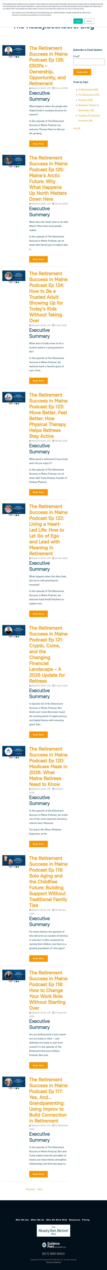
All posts (30, 1189)
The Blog (53, 1230)
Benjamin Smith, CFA (40, 88)
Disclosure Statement (53, 1262)
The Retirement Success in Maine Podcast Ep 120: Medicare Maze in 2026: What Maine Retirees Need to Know (48, 766)
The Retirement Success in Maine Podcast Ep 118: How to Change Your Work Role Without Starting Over (48, 990)
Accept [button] (78, 21)
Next (40, 1189)
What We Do (37, 1220)
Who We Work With (56, 1220)
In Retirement (88, 89)
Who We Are (22, 1220)
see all (76, 128)
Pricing (86, 1220)
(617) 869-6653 (53, 1253)
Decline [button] (89, 21)
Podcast (86, 100)
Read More (38, 144)
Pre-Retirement (89, 94)
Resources (74, 1220)
